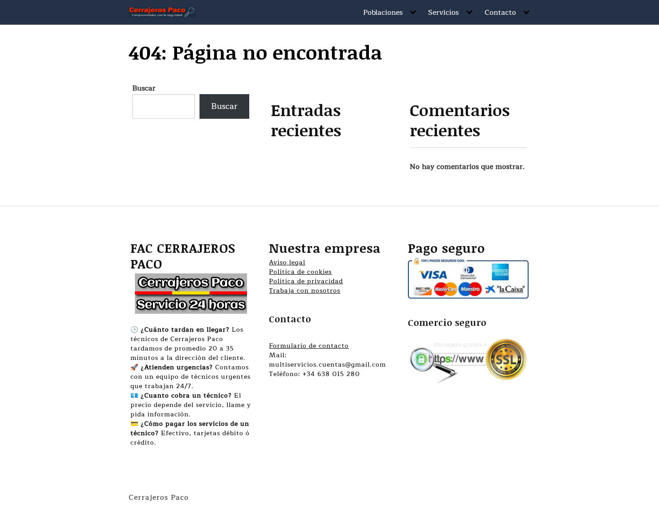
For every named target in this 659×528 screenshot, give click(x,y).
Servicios (443, 12)
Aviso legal (287, 262)
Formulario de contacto (309, 346)
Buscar (144, 88)
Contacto (500, 12)
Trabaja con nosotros (304, 291)
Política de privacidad (306, 281)
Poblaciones (383, 12)
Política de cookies (300, 272)
